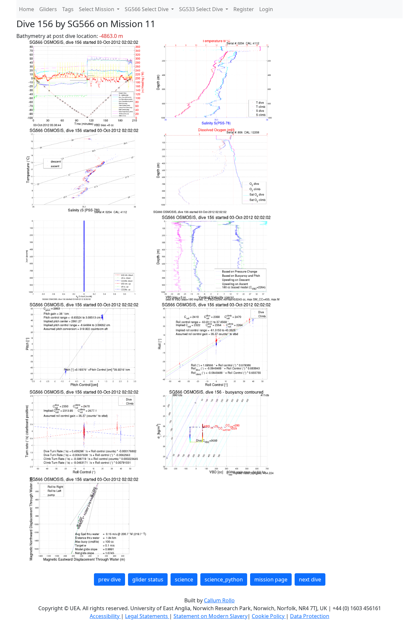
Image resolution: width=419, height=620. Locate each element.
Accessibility (105, 616)
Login (266, 9)
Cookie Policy (269, 616)
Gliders (48, 9)
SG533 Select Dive (201, 9)
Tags (68, 9)
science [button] (184, 579)
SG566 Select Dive (147, 9)
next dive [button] (310, 579)
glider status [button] (147, 579)
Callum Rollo (219, 600)
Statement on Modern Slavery (210, 616)
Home (26, 9)
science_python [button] (224, 579)
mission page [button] (270, 579)
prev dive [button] (109, 579)
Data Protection (309, 616)
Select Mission (97, 9)
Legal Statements (147, 616)
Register (243, 9)
